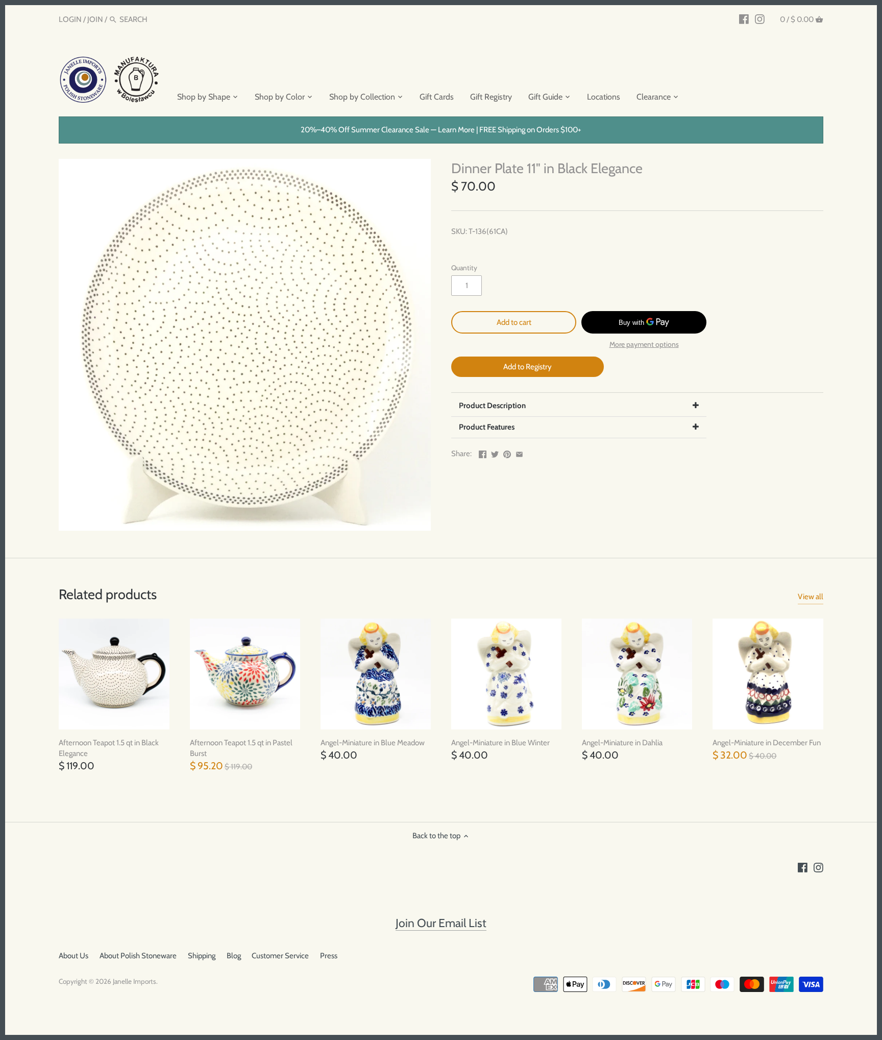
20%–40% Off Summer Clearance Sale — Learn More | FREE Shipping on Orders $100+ (441, 129)
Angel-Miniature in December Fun (767, 742)
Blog (234, 955)
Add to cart (514, 322)
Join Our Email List (441, 923)
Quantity (464, 268)
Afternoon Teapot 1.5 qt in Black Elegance (109, 748)
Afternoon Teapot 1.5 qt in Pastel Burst (241, 748)
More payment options (644, 344)
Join (95, 19)
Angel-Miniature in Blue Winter (500, 742)
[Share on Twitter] (495, 452)
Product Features (486, 427)
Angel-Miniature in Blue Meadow (373, 742)
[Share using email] (519, 452)
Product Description (492, 405)
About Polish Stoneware (138, 955)
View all (810, 596)
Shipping (201, 955)
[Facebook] (744, 19)
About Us (73, 955)
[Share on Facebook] (482, 452)
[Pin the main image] (507, 452)
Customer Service (280, 955)
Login (70, 19)
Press (328, 955)
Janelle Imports (134, 981)
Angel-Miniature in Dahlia (622, 742)
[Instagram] (760, 19)
